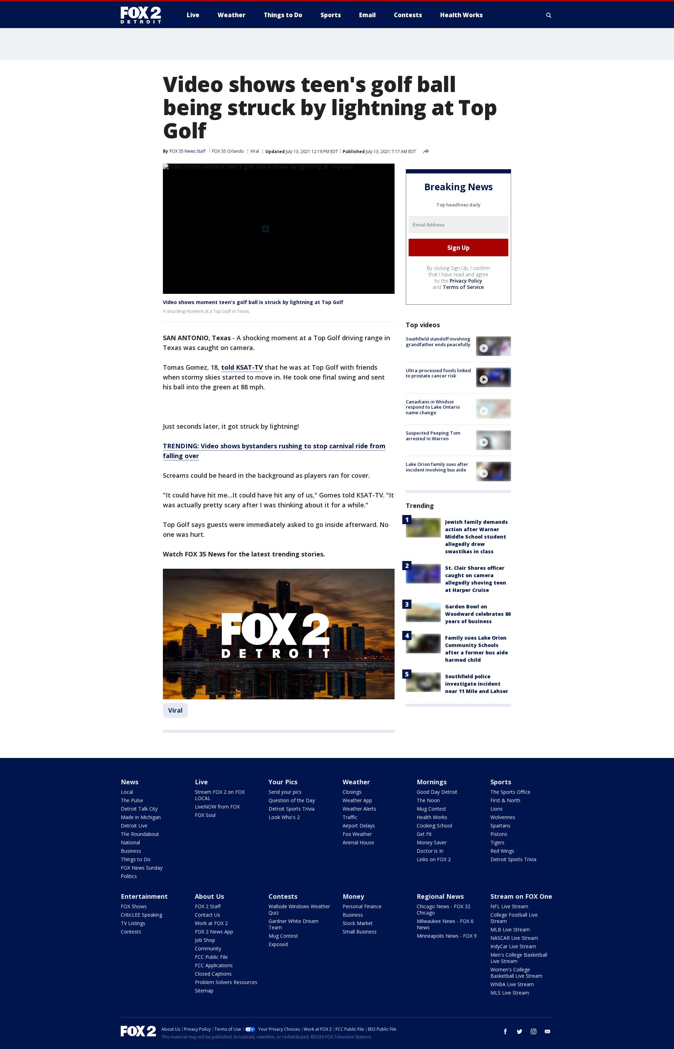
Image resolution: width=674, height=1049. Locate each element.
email (547, 1031)
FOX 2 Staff (207, 906)
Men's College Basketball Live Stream (518, 957)
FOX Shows (134, 906)
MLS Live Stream (509, 992)
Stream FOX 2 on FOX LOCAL (220, 795)
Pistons (498, 834)
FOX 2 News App (214, 931)
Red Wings (502, 850)
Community (208, 948)
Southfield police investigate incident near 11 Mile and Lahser (476, 683)
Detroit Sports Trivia (292, 808)
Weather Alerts (359, 808)
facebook (505, 1031)
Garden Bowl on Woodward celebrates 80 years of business (478, 613)
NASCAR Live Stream (514, 938)
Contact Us (207, 914)
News (129, 782)
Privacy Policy (466, 280)
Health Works (432, 817)
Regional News (440, 896)
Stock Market (358, 923)
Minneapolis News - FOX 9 (447, 935)
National (130, 842)
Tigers (497, 842)
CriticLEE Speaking (141, 914)
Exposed (278, 944)
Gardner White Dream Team (293, 924)
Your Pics (283, 782)
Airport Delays (359, 825)
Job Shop (205, 940)
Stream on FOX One (521, 896)
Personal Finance (362, 906)
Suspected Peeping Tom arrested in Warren (433, 436)
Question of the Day (292, 800)
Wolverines (502, 817)
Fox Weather (357, 834)
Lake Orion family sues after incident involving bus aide (437, 467)
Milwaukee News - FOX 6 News (445, 924)
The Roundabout (140, 834)
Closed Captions (213, 973)
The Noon (428, 800)
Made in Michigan (141, 817)
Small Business (360, 931)
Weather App (357, 800)
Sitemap (204, 990)
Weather (356, 782)
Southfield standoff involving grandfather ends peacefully (438, 342)
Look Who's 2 (284, 817)
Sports (500, 782)
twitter (519, 1031)
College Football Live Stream (514, 917)
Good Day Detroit (437, 792)
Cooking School (434, 825)
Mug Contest (431, 808)
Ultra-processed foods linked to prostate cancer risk (438, 373)
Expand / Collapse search (549, 15)
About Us (209, 896)
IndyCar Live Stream (513, 946)
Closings (352, 792)
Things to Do (136, 859)
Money (353, 896)
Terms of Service (463, 287)
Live (201, 782)
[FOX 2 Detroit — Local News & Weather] (144, 15)
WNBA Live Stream (512, 984)
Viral (254, 151)
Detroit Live (134, 825)
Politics (129, 876)
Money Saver (432, 842)
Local (127, 792)
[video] (493, 346)
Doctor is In (430, 850)
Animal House (358, 842)
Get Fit (424, 834)
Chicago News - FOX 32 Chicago (443, 909)
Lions (496, 808)
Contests (131, 931)
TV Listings (133, 923)
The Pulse (132, 800)
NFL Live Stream (509, 906)
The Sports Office (510, 792)
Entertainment (144, 896)
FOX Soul (205, 815)
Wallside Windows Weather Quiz (299, 909)
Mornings (432, 782)
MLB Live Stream (510, 929)
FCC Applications (214, 965)
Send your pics (285, 792)
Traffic (350, 817)
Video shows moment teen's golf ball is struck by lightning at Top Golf (253, 302)
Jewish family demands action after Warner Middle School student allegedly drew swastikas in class (476, 536)
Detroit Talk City (139, 808)
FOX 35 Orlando (228, 151)
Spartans (500, 825)
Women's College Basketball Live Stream (516, 972)
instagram (533, 1031)
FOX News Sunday (142, 867)
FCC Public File (211, 957)
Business (131, 850)
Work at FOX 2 (211, 923)
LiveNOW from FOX (217, 806)
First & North (505, 800)
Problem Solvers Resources (226, 982)
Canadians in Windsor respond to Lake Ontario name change (433, 406)
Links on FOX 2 (434, 859)
